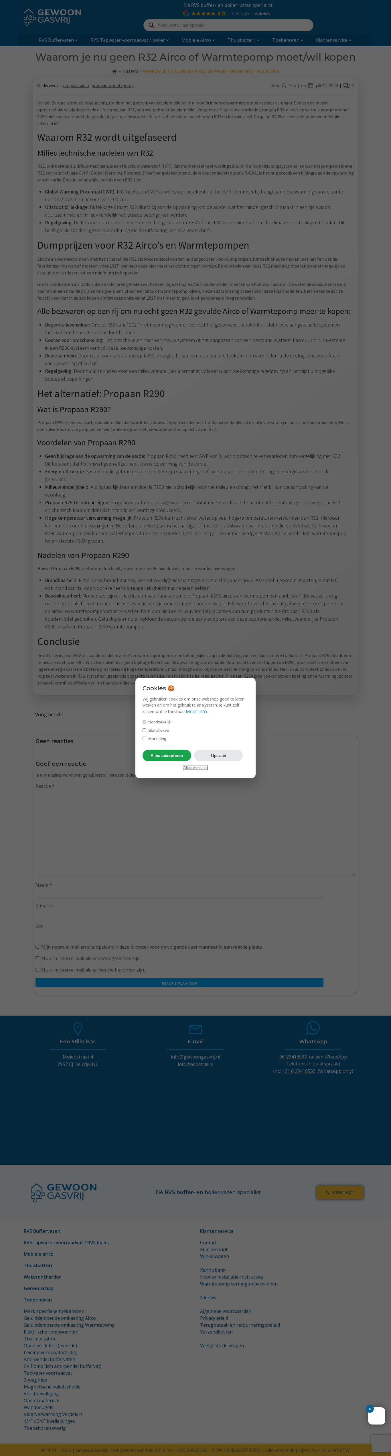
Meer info (196, 711)
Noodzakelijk (159, 722)
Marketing (156, 738)
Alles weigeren (195, 767)
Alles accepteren (167, 755)
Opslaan (218, 755)
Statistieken (158, 730)
